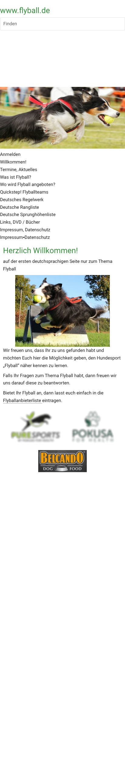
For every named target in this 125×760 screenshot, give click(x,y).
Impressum (11, 237)
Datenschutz (37, 237)
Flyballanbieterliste (22, 400)
